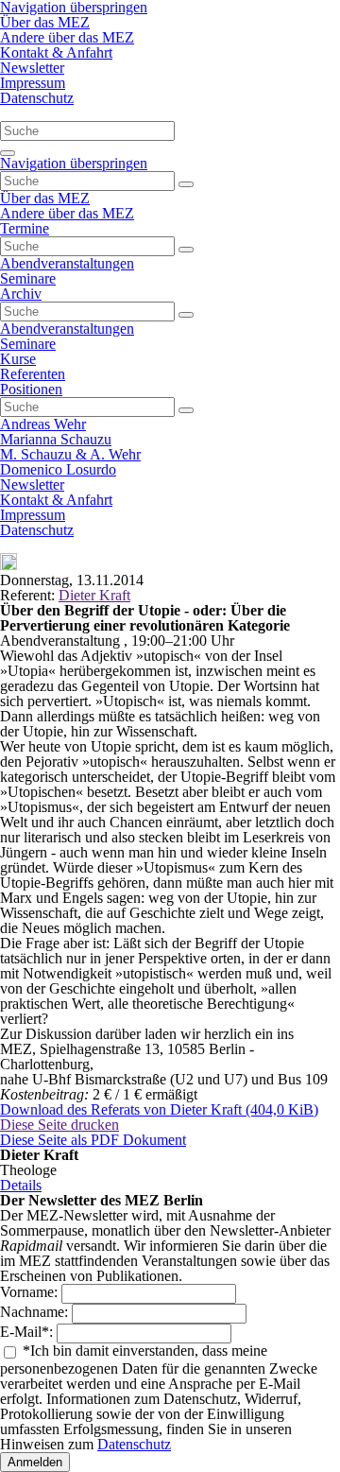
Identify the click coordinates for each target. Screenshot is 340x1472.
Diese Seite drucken (59, 1125)
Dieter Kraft (94, 595)
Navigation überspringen (73, 163)
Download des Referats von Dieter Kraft (159, 1109)
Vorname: (30, 1292)
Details (21, 1185)
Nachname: (36, 1312)
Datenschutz (134, 1444)
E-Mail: (28, 1332)
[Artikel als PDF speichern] (8, 565)
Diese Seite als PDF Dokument (93, 1140)
